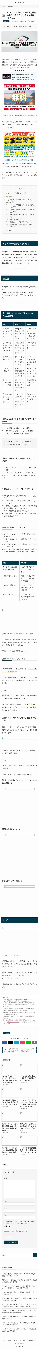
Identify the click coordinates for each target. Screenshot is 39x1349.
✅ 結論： (9, 196)
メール (6, 1208)
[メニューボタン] (2, 2)
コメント (7, 1178)
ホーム (5, 1340)
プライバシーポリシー (22, 1340)
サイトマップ (32, 1340)
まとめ (8, 230)
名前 (5, 1201)
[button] (4, 1042)
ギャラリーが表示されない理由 (17, 193)
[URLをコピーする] (34, 1042)
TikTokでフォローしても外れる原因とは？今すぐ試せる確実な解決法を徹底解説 (19, 1311)
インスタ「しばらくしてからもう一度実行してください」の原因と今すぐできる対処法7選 (19, 1287)
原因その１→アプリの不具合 (19, 222)
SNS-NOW (19, 3)
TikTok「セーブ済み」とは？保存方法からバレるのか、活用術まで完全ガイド (19, 1324)
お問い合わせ (11, 1340)
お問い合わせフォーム (12, 1022)
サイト (5, 1215)
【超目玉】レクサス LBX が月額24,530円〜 (19, 160)
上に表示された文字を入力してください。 (15, 1231)
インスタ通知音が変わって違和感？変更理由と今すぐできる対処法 (19, 1293)
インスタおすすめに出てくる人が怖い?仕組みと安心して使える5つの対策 (19, 1299)
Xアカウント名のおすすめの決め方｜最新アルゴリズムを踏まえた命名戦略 (19, 1281)
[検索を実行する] (35, 1255)
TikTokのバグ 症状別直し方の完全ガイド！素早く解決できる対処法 (19, 1318)
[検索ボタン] (36, 2)
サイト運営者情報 (19, 1343)
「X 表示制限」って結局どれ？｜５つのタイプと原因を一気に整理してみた (19, 1275)
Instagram (6, 21)
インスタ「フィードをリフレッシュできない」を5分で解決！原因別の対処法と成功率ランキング (19, 1305)
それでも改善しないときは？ (19, 219)
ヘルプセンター (8, 964)
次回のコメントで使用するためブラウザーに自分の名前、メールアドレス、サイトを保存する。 (20, 1222)
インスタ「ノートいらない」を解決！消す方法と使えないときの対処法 (19, 1330)
